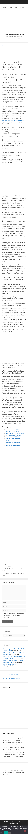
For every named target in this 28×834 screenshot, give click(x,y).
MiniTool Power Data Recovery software (13, 120)
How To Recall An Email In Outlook (15, 433)
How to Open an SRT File (12, 430)
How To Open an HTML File (13, 435)
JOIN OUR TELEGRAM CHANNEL (12, 678)
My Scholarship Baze (14, 34)
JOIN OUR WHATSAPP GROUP (11, 675)
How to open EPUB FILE (12, 437)
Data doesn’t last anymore (13, 445)
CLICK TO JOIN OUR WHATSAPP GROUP (14, 7)
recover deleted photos (10, 566)
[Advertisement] (14, 21)
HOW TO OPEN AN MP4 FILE (13, 431)
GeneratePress (14, 823)
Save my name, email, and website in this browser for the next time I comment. (14, 615)
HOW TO (6, 564)
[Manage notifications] (25, 831)
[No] (9, 833)
